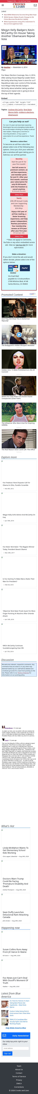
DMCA (19, 1083)
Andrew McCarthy (15, 109)
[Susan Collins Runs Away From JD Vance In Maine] (15, 939)
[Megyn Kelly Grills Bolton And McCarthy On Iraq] (19, 502)
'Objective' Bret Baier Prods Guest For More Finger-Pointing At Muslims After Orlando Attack (19, 613)
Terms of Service (23, 673)
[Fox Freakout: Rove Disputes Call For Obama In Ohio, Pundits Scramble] (19, 470)
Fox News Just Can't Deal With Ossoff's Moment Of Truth (15, 980)
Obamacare (13, 115)
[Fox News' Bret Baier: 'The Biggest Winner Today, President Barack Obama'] (19, 534)
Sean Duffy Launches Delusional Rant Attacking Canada (15, 915)
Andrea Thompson (8, 890)
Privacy (19, 1080)
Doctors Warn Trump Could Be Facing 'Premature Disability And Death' (15, 882)
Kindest (13, 272)
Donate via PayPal (25, 268)
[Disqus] (19, 747)
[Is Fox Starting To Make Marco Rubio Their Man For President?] (19, 566)
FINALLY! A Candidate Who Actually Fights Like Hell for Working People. (19, 1022)
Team (19, 1066)
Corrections (19, 1087)
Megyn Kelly (13, 112)
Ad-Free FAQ (21, 245)
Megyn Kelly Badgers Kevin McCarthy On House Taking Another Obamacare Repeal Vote (18, 34)
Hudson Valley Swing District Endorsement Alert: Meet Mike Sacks (20, 1013)
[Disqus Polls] (19, 700)
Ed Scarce (5, 955)
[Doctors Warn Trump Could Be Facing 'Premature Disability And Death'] (15, 868)
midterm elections (26, 112)
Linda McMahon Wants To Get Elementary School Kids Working (15, 850)
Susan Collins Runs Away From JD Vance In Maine (15, 950)
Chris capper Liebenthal (10, 856)
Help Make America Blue (16, 1028)
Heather (7, 67)
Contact (19, 1073)
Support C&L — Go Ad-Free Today (19, 1)
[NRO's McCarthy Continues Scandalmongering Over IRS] (19, 633)
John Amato (6, 921)
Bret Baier (28, 109)
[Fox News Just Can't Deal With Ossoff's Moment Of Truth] (15, 967)
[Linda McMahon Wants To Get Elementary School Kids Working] (15, 837)
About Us (19, 1069)
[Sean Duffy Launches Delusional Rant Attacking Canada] (15, 902)
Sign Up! (7, 1053)
